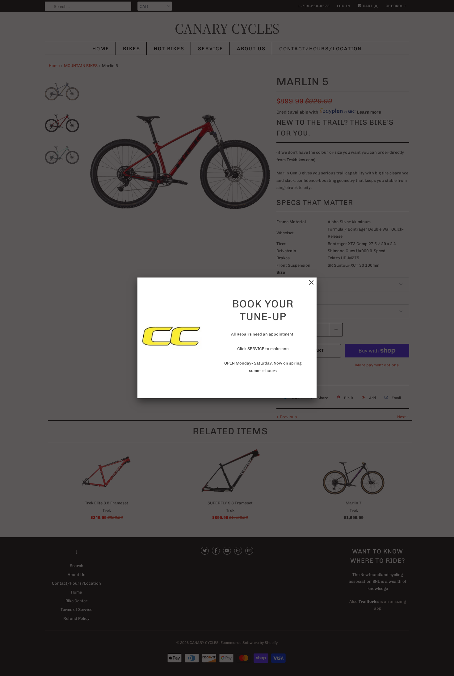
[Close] (311, 282)
